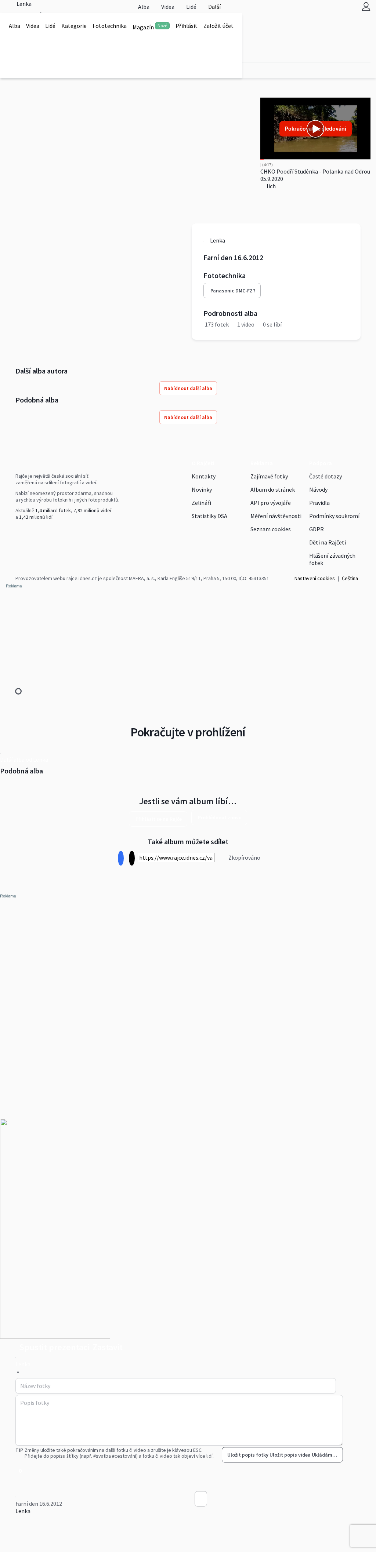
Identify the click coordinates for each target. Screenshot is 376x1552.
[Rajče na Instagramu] (20, 532)
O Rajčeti (203, 463)
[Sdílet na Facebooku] (121, 858)
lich (270, 186)
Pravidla (319, 502)
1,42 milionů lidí (36, 517)
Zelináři (201, 502)
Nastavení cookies (314, 578)
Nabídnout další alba (188, 388)
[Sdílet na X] (132, 858)
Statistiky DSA (209, 516)
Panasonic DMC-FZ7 (232, 290)
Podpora (320, 463)
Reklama (261, 463)
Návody (318, 489)
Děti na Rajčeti (327, 542)
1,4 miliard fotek (53, 510)
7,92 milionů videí (92, 510)
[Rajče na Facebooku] (17, 532)
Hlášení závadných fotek (332, 559)
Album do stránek (272, 489)
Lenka (22, 1511)
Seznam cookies (270, 529)
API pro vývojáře (270, 502)
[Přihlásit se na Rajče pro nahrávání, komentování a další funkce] (366, 6)
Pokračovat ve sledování (315, 128)
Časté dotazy (325, 476)
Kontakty (204, 476)
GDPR (316, 529)
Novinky (202, 489)
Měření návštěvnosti (275, 516)
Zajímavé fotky (269, 476)
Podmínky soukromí (334, 516)
